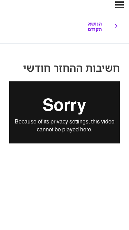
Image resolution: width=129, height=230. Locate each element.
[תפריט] (119, 4)
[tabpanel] (64, 112)
